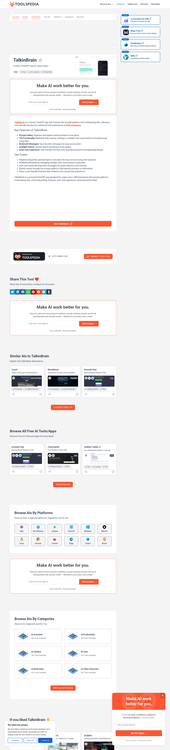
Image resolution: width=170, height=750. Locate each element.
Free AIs (47, 17)
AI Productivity (47, 72)
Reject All (30, 740)
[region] (30, 733)
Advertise (144, 4)
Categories (69, 17)
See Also (80, 17)
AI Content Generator (68, 389)
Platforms (58, 17)
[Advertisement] (63, 37)
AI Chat (23, 72)
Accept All (45, 740)
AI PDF (105, 467)
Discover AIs (105, 4)
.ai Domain (120, 4)
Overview (15, 17)
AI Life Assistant (33, 72)
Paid (15, 72)
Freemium (73, 378)
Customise (15, 740)
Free (111, 378)
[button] (58, 256)
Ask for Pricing (36, 378)
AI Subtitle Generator (32, 389)
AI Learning (96, 467)
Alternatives (36, 17)
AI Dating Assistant (91, 389)
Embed (25, 17)
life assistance (74, 125)
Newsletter (155, 4)
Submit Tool (132, 4)
